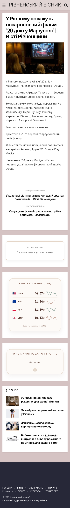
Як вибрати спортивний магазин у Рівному (42, 412)
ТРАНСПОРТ (52, 491)
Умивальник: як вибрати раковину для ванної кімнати (40, 400)
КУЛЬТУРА (35, 491)
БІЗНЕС (21, 491)
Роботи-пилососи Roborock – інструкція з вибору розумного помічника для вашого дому (41, 439)
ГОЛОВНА (7, 487)
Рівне (20, 487)
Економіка (7, 491)
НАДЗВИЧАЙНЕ (35, 487)
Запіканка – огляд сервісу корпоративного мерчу (37, 425)
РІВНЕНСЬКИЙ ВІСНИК (35, 4)
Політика (52, 487)
